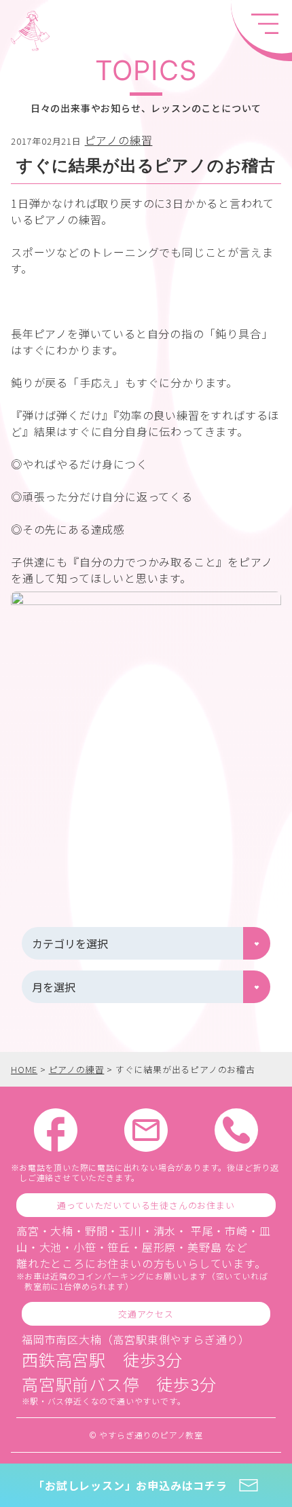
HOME (24, 1069)
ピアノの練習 (119, 140)
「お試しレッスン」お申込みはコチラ (130, 1485)
